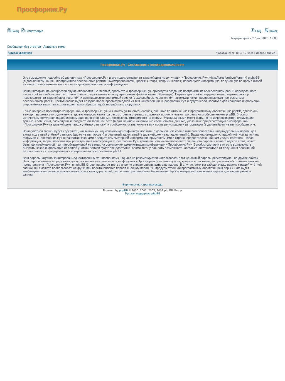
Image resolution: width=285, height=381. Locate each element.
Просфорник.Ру (42, 9)
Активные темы (54, 46)
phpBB (123, 190)
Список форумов (20, 52)
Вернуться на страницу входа (142, 184)
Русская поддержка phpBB (142, 193)
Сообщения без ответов (24, 46)
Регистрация (33, 31)
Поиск (272, 31)
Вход (15, 31)
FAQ (257, 31)
